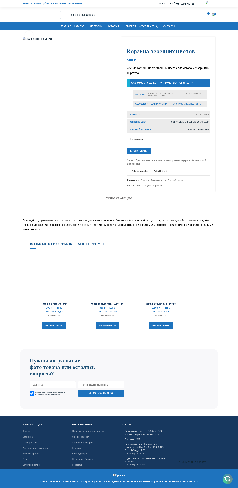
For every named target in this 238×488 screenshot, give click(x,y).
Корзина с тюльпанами (54, 303)
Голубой (174, 122)
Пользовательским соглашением (48, 395)
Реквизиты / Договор (82, 459)
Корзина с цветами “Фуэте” (160, 303)
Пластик (192, 130)
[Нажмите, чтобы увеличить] (29, 35)
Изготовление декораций (36, 448)
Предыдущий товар (201, 43)
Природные (203, 130)
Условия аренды (119, 198)
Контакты (77, 465)
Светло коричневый (199, 122)
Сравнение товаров (82, 442)
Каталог (27, 431)
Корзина (76, 448)
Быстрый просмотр (76, 272)
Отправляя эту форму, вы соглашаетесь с (51, 394)
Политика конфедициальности (88, 431)
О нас (26, 459)
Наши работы (30, 442)
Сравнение (160, 171)
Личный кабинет (80, 436)
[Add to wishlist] (76, 257)
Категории (28, 436)
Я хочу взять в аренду (65, 15)
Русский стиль (175, 180)
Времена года (158, 180)
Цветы (139, 185)
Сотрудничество (31, 465)
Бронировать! (138, 151)
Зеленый (183, 122)
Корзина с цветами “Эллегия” (107, 303)
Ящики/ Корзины (153, 185)
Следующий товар (208, 43)
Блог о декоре (79, 453)
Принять (120, 475)
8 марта (145, 180)
